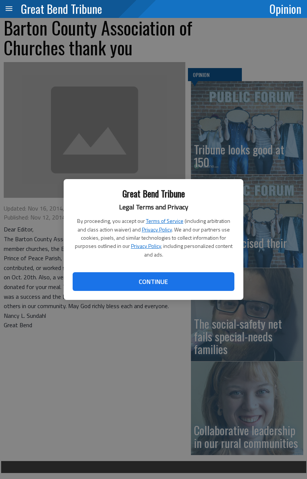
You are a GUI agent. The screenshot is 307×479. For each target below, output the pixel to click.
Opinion (285, 8)
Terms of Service (164, 221)
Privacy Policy (157, 229)
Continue (153, 281)
